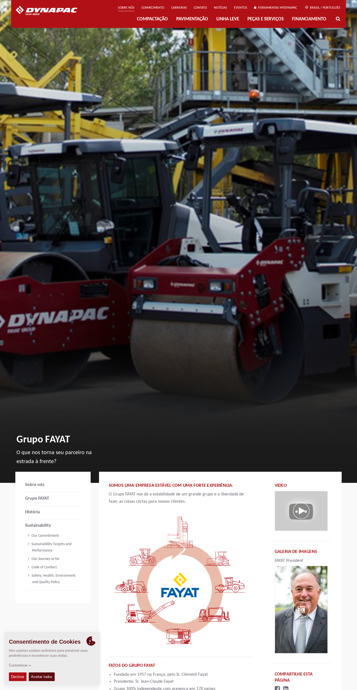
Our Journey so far (45, 559)
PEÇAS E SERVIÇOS (265, 19)
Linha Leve (227, 19)
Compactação (152, 19)
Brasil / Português (324, 7)
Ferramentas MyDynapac (276, 7)
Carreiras (179, 7)
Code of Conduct (44, 567)
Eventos (240, 7)
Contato (200, 7)
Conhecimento (152, 7)
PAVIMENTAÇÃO (192, 19)
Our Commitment (45, 536)
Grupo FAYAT (37, 498)
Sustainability (38, 525)
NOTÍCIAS (220, 7)
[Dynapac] (51, 11)
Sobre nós (126, 7)
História (32, 512)
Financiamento (309, 19)
